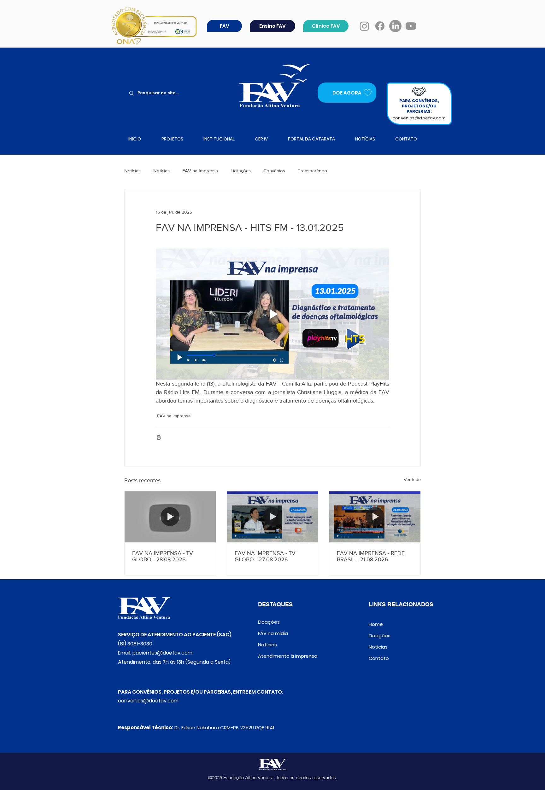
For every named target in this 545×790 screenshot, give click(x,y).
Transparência (312, 170)
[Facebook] (380, 26)
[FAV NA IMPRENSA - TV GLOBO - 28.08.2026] (170, 516)
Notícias (132, 170)
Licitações (241, 170)
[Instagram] (364, 26)
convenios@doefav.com (419, 118)
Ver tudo (412, 479)
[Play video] (272, 314)
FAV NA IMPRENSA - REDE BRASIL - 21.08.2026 (371, 556)
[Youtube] (411, 26)
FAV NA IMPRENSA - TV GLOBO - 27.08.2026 (265, 556)
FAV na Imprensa (200, 170)
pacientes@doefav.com (162, 652)
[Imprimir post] (159, 437)
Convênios (274, 170)
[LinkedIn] (395, 26)
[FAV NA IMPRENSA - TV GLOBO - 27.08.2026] (272, 516)
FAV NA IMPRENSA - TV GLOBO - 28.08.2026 (162, 556)
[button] (224, 26)
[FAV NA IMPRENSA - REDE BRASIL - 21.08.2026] (374, 516)
